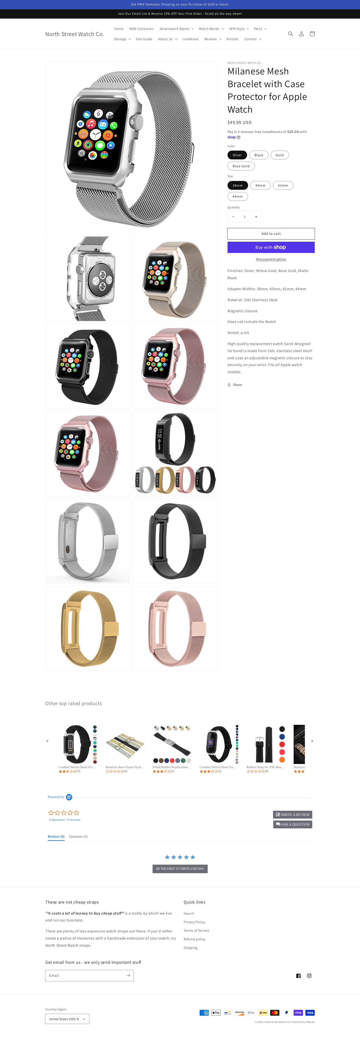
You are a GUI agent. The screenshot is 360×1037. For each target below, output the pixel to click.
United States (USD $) (64, 1019)
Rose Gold (241, 166)
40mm (260, 185)
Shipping (191, 947)
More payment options (271, 259)
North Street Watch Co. (277, 1022)
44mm (238, 196)
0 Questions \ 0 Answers (64, 820)
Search (189, 913)
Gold (280, 155)
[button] (290, 33)
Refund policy (194, 939)
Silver (237, 155)
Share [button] (237, 384)
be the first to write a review (180, 868)
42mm (283, 185)
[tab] (56, 837)
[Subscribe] (128, 975)
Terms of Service (196, 930)
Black (259, 155)
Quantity (234, 207)
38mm (238, 185)
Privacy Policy (194, 922)
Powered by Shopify (303, 1022)
